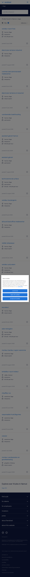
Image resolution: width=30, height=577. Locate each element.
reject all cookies (15, 294)
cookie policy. (20, 286)
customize (15, 290)
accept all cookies (15, 298)
